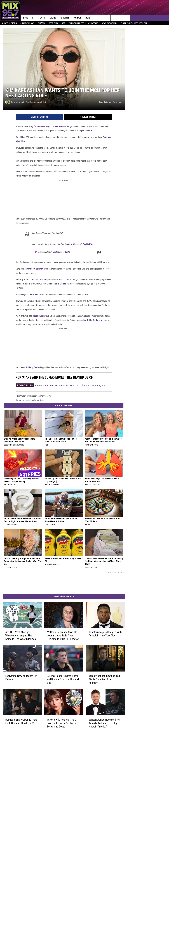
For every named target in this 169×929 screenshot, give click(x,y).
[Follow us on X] (127, 18)
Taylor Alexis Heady (17, 102)
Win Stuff (64, 18)
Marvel (43, 396)
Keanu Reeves (35, 294)
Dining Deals (93, 23)
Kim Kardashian (62, 126)
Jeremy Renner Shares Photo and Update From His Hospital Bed (63, 679)
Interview (41, 126)
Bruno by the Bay (27, 23)
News (42, 400)
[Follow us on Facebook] (120, 18)
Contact (77, 18)
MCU (90, 130)
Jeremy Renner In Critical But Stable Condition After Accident (104, 679)
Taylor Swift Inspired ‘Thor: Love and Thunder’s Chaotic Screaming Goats (62, 723)
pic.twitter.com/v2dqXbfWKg (80, 244)
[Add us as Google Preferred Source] (114, 18)
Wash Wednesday (109, 23)
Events (53, 18)
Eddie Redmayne (95, 320)
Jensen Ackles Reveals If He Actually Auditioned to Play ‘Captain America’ (104, 723)
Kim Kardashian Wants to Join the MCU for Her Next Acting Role (74, 385)
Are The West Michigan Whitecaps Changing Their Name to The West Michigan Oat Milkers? (20, 635)
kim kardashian (33, 396)
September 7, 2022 (61, 252)
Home (25, 18)
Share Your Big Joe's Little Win (134, 23)
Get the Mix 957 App (57, 23)
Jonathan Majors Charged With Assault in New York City (105, 633)
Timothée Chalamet (34, 268)
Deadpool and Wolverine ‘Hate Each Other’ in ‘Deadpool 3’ (21, 721)
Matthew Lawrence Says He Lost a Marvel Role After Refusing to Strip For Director (63, 635)
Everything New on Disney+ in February (21, 677)
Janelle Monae (59, 283)
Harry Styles (34, 367)
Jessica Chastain (39, 279)
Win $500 (41, 23)
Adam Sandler (39, 316)
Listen (43, 18)
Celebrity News (32, 400)
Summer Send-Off (76, 23)
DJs (34, 18)
